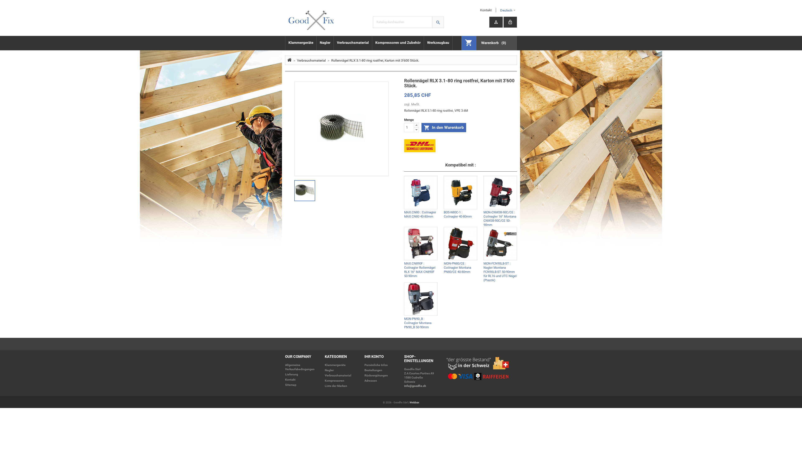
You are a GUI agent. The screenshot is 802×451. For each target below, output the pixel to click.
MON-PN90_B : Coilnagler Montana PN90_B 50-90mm (417, 322)
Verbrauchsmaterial (353, 43)
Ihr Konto (374, 356)
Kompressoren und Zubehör (398, 43)
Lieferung (291, 374)
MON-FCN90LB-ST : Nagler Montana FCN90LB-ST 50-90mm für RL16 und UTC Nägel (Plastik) (500, 267)
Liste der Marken (336, 386)
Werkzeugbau (438, 43)
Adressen (370, 380)
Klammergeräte (300, 43)
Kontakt (486, 10)
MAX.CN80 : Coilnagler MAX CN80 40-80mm (420, 214)
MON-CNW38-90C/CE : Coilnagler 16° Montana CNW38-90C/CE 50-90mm (499, 216)
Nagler (325, 43)
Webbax (414, 402)
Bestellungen (373, 370)
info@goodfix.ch (415, 386)
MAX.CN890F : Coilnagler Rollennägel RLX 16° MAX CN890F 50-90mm (419, 267)
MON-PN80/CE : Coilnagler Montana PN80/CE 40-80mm (457, 267)
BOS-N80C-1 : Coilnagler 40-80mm (458, 214)
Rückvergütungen (376, 375)
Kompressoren (334, 380)
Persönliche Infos (376, 365)
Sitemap (290, 384)
